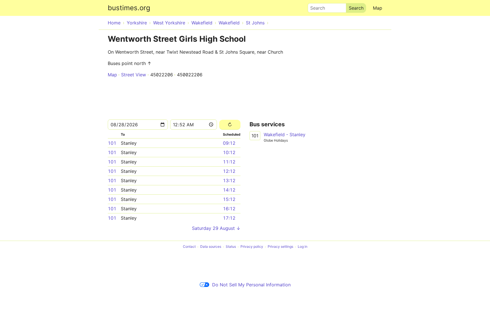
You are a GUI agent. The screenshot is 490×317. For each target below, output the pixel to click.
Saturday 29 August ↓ (216, 228)
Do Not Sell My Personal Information (251, 284)
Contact (189, 247)
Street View (133, 74)
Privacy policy (251, 247)
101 (112, 143)
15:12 (229, 199)
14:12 (229, 190)
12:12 (229, 171)
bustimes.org (129, 8)
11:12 (229, 162)
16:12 (229, 208)
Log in (302, 247)
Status (231, 247)
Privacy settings (280, 247)
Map (377, 8)
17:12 (229, 218)
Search (315, 6)
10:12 (229, 152)
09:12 (229, 143)
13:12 (229, 180)
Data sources (210, 247)
